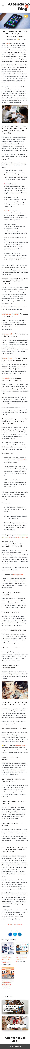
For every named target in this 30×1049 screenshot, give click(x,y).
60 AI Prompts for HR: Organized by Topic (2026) (21, 957)
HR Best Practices (16, 924)
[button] (3, 6)
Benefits (7, 184)
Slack (8, 43)
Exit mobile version (15, 1046)
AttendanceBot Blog (15, 1039)
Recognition (18, 575)
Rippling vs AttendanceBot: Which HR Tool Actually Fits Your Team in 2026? (7, 959)
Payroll (6, 211)
